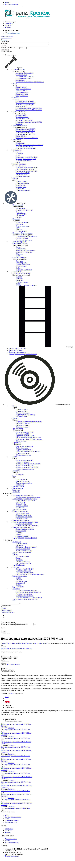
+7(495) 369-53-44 (7, 36)
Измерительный (17, 205)
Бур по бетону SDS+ (23, 434)
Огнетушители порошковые (25, 250)
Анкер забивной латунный (25, 76)
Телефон (3, 45)
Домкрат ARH (21, 115)
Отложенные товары (12, 820)
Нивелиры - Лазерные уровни (22, 233)
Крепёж (15, 554)
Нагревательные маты (23, 515)
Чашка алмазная (21, 416)
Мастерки (19, 280)
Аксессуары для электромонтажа (27, 525)
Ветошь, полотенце (22, 226)
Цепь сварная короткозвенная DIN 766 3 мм (15, 791)
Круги (14, 406)
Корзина (3, 608)
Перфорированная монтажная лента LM (29, 145)
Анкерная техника (18, 69)
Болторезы (19, 261)
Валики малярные (22, 222)
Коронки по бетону (22, 425)
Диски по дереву (22, 411)
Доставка (8, 832)
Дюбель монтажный (23, 190)
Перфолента (16, 139)
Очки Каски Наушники (24, 252)
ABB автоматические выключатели (28, 497)
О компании (9, 829)
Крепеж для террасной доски (26, 159)
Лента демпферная (22, 513)
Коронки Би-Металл (23, 423)
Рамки (18, 534)
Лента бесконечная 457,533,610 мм (28, 451)
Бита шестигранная (23, 481)
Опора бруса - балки (23, 118)
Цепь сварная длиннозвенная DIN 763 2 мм (15, 729)
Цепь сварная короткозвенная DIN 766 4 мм (15, 799)
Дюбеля (15, 178)
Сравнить (11, 693)
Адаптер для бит (21, 479)
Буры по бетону (17, 429)
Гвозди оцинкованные (23, 89)
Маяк (18, 162)
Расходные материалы (19, 576)
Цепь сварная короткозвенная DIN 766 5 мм (15, 808)
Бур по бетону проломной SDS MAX (28, 437)
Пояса (18, 256)
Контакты (4, 40)
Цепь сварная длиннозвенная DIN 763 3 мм (15, 738)
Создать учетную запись (13, 817)
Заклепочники (21, 266)
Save (8, 702)
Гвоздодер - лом (21, 263)
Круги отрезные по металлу (25, 415)
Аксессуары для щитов (24, 524)
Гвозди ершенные (22, 96)
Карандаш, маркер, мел (24, 270)
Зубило (18, 268)
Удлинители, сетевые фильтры (26, 538)
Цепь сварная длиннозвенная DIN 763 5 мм (15, 756)
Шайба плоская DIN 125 (24, 132)
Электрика (16, 589)
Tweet (6, 697)
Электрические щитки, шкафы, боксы (25, 522)
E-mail (3, 628)
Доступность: (5, 657)
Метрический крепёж (19, 125)
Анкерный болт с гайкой (24, 73)
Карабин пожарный (23, 176)
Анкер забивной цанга (24, 78)
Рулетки (19, 212)
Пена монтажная (18, 486)
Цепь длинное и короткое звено (27, 167)
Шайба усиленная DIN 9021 (25, 131)
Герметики (16, 490)
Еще (13, 510)
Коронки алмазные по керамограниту (29, 422)
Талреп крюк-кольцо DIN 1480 (26, 171)
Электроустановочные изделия (22, 527)
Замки (18, 247)
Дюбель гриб (20, 185)
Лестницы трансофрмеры (17, 352)
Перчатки (19, 254)
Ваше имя (4, 43)
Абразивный (16, 443)
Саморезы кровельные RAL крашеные (29, 110)
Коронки (15, 418)
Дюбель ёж (20, 188)
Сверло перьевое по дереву (25, 469)
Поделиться (19, 693)
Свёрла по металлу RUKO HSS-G (27, 467)
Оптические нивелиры (24, 240)
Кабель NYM (20, 502)
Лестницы (15, 567)
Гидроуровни (20, 208)
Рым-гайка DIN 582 (22, 173)
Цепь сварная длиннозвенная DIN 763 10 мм (16, 782)
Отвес (18, 284)
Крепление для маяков (23, 160)
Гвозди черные (21, 87)
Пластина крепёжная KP (24, 146)
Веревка (19, 277)
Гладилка (19, 278)
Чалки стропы (17, 271)
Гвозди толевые (21, 90)
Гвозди (14, 83)
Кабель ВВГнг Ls (22, 506)
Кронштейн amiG (22, 117)
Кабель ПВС (20, 507)
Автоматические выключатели (22, 495)
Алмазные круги (22, 409)
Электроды (16, 471)
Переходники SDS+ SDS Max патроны (29, 439)
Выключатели (21, 531)
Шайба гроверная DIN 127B (26, 134)
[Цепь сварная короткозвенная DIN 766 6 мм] (16, 648)
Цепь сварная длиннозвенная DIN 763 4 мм (15, 747)
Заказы (7, 818)
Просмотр (4, 726)
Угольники (20, 215)
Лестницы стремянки (16, 350)
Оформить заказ (6, 610)
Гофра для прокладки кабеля (25, 500)
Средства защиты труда (20, 243)
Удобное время (6, 47)
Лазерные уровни (22, 238)
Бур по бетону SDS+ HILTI (25, 436)
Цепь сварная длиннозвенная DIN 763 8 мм (15, 773)
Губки (18, 228)
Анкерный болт (21, 75)
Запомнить (6, 634)
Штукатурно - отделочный (21, 273)
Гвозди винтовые (22, 94)
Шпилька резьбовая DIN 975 (25, 129)
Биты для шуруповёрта (24, 483)
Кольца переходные (22, 413)
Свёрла (14, 457)
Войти (3, 631)
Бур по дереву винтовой (24, 460)
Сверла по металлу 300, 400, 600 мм (28, 464)
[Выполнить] (34, 624)
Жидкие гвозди (17, 488)
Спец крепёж (16, 150)
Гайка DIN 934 (21, 136)
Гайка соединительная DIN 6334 (27, 138)
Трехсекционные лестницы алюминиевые (23, 354)
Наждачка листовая (22, 453)
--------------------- (6, 38)
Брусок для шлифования (24, 446)
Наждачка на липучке (23, 455)
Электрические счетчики (20, 520)
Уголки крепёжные (18, 111)
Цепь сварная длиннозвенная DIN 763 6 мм (15, 764)
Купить (4, 664)
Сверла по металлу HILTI (24, 465)
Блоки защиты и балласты (25, 529)
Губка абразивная (22, 448)
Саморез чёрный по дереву (25, 101)
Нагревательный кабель (24, 517)
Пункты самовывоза (11, 4)
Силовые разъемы (22, 536)
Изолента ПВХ (21, 231)
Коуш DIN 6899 (21, 174)
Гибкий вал (20, 485)
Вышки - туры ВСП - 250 (17, 348)
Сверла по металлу (22, 462)
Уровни (18, 217)
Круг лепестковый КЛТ (24, 450)
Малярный (16, 219)
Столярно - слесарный (19, 257)
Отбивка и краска (22, 282)
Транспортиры (21, 214)
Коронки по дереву (22, 427)
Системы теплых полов (20, 511)
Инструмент (16, 542)
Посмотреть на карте (12, 856)
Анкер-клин (20, 80)
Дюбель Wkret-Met (22, 183)
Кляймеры (19, 153)
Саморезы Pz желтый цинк (25, 104)
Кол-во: (3, 660)
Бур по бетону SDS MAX (24, 432)
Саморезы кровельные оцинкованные (29, 108)
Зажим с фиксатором (23, 264)
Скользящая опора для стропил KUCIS (29, 122)
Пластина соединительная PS (26, 148)
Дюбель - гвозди (21, 181)
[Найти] (19, 603)
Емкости (19, 229)
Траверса (19, 124)
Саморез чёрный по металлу (25, 103)
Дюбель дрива (21, 187)
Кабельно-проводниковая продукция (24, 499)
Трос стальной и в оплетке (25, 169)
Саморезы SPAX (21, 106)
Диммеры (19, 532)
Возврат (7, 2)
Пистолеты (16, 492)
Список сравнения (11, 822)
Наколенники (20, 249)
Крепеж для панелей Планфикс (26, 157)
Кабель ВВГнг (21, 504)
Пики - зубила (21, 441)
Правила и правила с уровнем (26, 285)
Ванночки (19, 224)
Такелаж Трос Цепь (18, 164)
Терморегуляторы (22, 518)
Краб (18, 155)
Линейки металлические (24, 210)
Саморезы (15, 97)
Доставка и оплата (11, 839)
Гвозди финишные (22, 92)
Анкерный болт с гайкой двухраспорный (30, 82)
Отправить (5, 49)
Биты (14, 476)
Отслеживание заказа (8, 624)
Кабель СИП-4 (21, 509)
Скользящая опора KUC (24, 120)
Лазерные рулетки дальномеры (26, 236)
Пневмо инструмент (19, 242)
